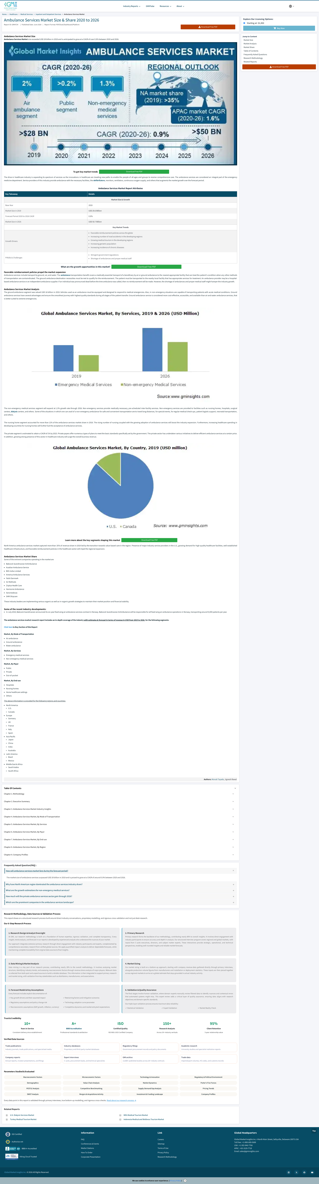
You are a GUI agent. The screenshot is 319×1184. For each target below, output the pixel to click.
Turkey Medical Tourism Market (23, 1119)
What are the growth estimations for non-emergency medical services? (38, 890)
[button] (235, 788)
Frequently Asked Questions (255, 54)
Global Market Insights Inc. (15, 1172)
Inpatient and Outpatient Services (48, 14)
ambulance (65, 275)
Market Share (249, 47)
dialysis (14, 411)
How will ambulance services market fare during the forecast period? (37, 870)
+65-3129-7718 (246, 1148)
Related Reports (250, 61)
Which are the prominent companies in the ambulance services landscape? (40, 902)
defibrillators (99, 180)
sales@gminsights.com (249, 1151)
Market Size (248, 40)
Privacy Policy (175, 1180)
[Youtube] (312, 1172)
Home (4, 14)
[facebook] (304, 1172)
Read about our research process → (121, 1100)
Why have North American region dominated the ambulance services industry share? (44, 884)
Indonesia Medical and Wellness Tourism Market (144, 1119)
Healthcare (13, 14)
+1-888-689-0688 (249, 1142)
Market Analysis (250, 43)
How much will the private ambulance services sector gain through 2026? (39, 896)
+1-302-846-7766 (246, 1145)
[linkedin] (288, 1172)
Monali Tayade (218, 779)
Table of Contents (251, 51)
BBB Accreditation (74, 1028)
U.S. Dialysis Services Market (22, 1115)
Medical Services (26, 14)
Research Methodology (253, 58)
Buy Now (281, 28)
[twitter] (296, 1172)
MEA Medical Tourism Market (136, 1115)
